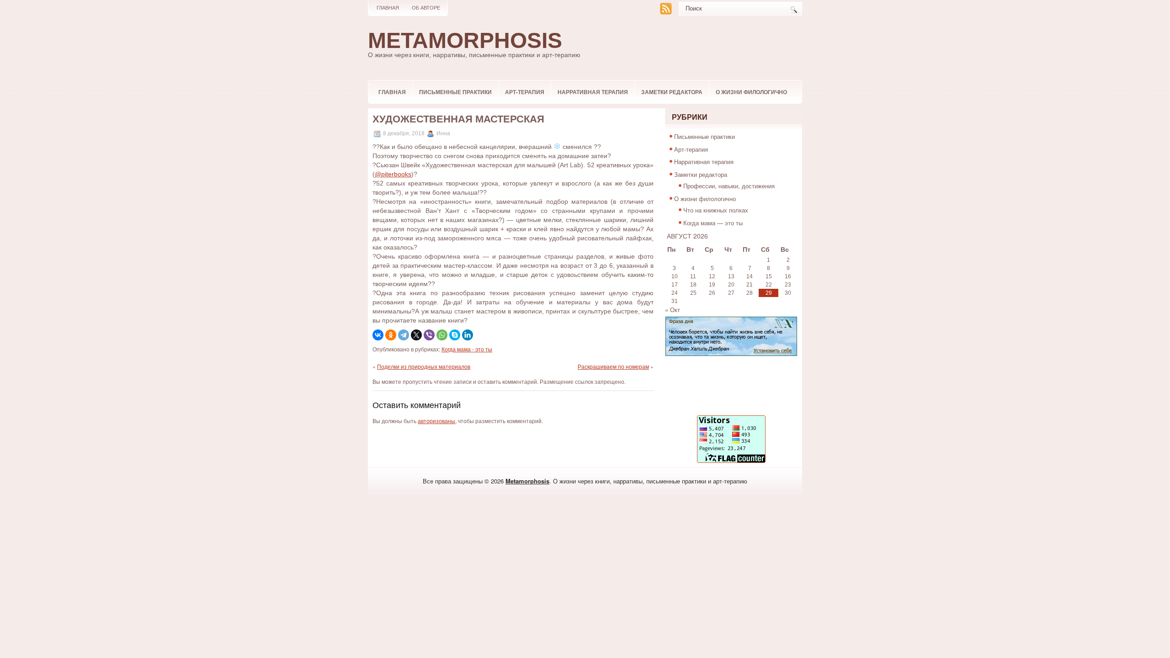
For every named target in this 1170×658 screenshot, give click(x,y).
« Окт (672, 309)
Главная (388, 8)
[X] (416, 334)
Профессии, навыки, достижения (729, 185)
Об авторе (426, 8)
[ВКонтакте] (377, 334)
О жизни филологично (751, 92)
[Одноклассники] (390, 334)
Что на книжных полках (715, 210)
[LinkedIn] (467, 334)
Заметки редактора (671, 92)
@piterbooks (393, 174)
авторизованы (436, 421)
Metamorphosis (465, 40)
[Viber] (429, 334)
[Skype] (454, 334)
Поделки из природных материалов (423, 366)
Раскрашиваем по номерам (613, 366)
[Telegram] (403, 334)
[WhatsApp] (441, 334)
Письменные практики (455, 92)
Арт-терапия (524, 92)
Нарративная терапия (593, 92)
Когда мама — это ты (713, 222)
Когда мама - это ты (466, 349)
